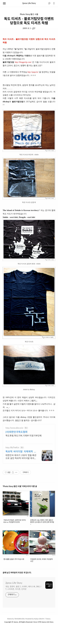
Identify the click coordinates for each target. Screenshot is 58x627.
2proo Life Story (29, 3)
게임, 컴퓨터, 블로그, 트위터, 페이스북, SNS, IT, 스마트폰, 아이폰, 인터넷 (23, 588)
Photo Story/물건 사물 (29, 14)
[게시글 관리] (16, 472)
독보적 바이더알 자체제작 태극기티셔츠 (21, 452)
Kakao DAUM (39, 619)
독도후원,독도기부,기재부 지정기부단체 (24, 436)
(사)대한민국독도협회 (17, 432)
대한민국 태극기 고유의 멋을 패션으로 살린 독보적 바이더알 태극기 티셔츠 (21, 457)
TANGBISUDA (19, 619)
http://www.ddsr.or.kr (14, 428)
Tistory (47, 619)
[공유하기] (13, 472)
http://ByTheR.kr (12, 448)
